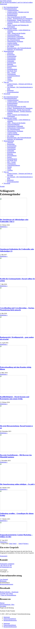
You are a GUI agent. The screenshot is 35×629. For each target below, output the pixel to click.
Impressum (7, 617)
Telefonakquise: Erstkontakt (15, 36)
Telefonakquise (11, 74)
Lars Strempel (4, 579)
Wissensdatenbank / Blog (7, 604)
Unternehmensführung (13, 75)
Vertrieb (9, 77)
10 (21, 543)
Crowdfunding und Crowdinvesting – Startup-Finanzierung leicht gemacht (17, 309)
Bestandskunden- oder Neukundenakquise (19, 48)
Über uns (6, 82)
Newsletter (3, 606)
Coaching (10, 80)
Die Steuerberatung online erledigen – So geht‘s (17, 484)
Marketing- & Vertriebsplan (15, 49)
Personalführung (12, 66)
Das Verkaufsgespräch (13, 40)
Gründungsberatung (12, 10)
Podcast (9, 67)
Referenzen (10, 90)
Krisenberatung (11, 62)
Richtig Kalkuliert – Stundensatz (9, 592)
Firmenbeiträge (11, 59)
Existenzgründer (11, 56)
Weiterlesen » (4, 226)
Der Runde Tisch (12, 71)
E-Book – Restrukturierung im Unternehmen (19, 18)
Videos (9, 79)
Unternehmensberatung (10, 9)
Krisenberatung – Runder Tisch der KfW (18, 20)
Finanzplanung (11, 58)
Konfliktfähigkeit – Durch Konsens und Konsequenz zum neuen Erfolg (14, 398)
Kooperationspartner (13, 92)
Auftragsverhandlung (13, 44)
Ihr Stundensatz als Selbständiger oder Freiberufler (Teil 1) (14, 220)
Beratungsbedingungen (6, 584)
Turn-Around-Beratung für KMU (16, 17)
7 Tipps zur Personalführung (8, 595)
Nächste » (26, 543)
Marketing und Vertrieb (10, 28)
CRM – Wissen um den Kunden (16, 33)
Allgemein (10, 53)
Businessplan (11, 54)
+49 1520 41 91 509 (6, 565)
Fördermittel (10, 61)
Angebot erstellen (12, 43)
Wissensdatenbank (9, 51)
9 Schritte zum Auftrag (6, 593)
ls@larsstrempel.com (6, 567)
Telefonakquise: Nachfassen (15, 41)
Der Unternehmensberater (11, 7)
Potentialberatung (12, 15)
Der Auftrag (10, 46)
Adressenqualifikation (13, 35)
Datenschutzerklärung (10, 618)
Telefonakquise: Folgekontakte (16, 38)
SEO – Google (11, 72)
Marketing (10, 64)
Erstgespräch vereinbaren (7, 563)
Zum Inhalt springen (5, 1)
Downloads (7, 93)
